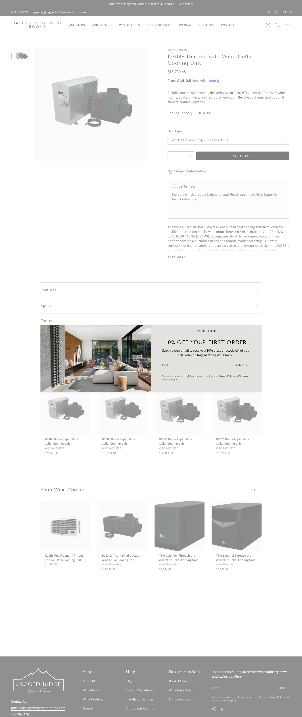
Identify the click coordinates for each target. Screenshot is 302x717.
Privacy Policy (226, 376)
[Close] (255, 331)
